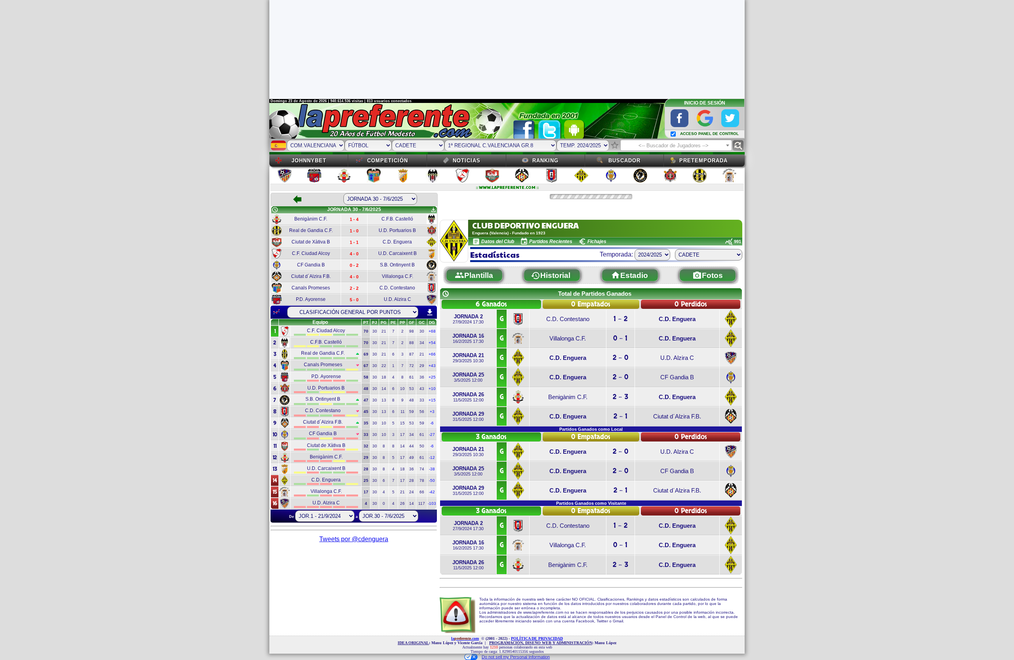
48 (411, 400)
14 (383, 388)
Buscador (624, 161)
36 (421, 377)
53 (411, 388)
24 (411, 492)
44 (411, 446)
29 (421, 365)
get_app (433, 210)
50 (421, 446)
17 (402, 434)
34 (421, 342)
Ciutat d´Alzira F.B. (677, 416)
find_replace (738, 145)
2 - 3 (620, 396)
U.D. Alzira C (677, 357)
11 (402, 411)
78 (421, 480)
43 (421, 388)
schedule (275, 210)
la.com (465, 638)
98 (411, 331)
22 (383, 365)
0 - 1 (620, 338)
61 (411, 377)
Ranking (545, 161)
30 (374, 331)
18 (383, 377)
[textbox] (676, 145)
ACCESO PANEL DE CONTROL (709, 133)
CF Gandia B (677, 377)
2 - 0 (620, 357)
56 (421, 411)
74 (421, 469)
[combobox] (676, 145)
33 (421, 400)
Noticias (466, 161)
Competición (387, 161)
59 (411, 411)
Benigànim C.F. (567, 397)
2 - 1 (620, 416)
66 (421, 492)
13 (383, 400)
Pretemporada (703, 161)
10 (402, 388)
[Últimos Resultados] (276, 312)
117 (421, 503)
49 (411, 457)
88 (411, 342)
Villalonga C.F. (567, 338)
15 (402, 423)
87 (411, 354)
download (429, 312)
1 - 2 (620, 318)
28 (411, 480)
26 (402, 503)
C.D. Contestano (567, 319)
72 (411, 365)
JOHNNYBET (309, 161)
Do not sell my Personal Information (516, 656)
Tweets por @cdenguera (353, 539)
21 (383, 331)
